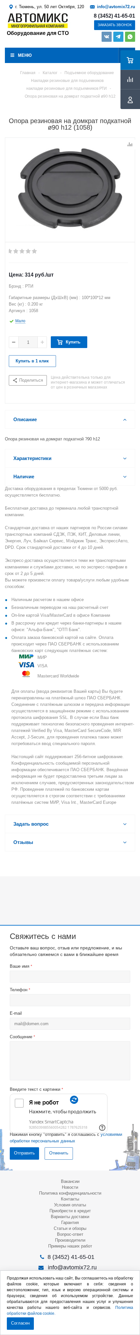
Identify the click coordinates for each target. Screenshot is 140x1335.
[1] (10, 251)
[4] (28, 251)
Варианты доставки (70, 1216)
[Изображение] (70, 188)
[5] (35, 251)
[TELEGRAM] (118, 37)
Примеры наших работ (70, 1246)
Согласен (20, 1323)
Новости (70, 1187)
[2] (16, 251)
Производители (70, 1240)
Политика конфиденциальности (70, 1193)
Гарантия (70, 1222)
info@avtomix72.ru (116, 6)
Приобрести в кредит (70, 1210)
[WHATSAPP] (130, 37)
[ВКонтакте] (107, 37)
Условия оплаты (70, 1204)
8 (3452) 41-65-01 (114, 16)
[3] (22, 251)
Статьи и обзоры (70, 1228)
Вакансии (70, 1181)
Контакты (70, 1199)
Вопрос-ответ (70, 1234)
